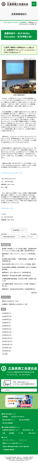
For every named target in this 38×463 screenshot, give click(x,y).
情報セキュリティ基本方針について (13, 443)
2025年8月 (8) (6, 351)
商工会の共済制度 (24, 420)
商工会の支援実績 (8, 423)
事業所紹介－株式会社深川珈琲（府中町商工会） (17, 276)
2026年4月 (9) (6, 326)
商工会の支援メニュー (9, 420)
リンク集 (21, 433)
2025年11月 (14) (7, 341)
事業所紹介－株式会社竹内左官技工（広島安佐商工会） (19, 289)
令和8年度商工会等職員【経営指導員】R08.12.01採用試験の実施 (19, 268)
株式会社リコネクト (24, 460)
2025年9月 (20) (6, 348)
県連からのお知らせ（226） (10, 301)
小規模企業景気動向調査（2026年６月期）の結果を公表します (19, 280)
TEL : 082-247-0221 (12, 375)
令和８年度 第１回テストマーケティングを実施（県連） (19, 264)
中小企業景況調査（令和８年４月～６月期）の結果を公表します (19, 285)
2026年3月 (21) (6, 329)
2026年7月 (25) (6, 316)
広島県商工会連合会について (11, 430)
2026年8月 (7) (6, 313)
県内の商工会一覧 (28, 430)
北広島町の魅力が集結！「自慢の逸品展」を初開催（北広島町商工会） (19, 260)
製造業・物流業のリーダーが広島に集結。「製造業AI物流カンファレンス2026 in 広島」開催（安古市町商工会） (19, 250)
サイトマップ (23, 440)
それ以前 (4, 354)
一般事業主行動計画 (8, 449)
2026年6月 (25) (6, 319)
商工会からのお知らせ (18, 417)
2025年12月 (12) (7, 338)
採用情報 (11, 433)
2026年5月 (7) (6, 323)
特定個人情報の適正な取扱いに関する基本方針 (16, 446)
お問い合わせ (32, 433)
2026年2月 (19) (6, 332)
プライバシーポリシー (9, 440)
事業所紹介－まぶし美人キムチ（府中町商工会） (17, 272)
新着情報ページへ (19, 230)
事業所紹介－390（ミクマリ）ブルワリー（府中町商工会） (19, 255)
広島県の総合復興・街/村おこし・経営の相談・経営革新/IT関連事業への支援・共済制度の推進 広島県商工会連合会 (19, 458)
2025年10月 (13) (7, 344)
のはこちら (11, 173)
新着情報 (5, 417)
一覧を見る (33, 293)
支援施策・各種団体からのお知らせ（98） (15, 304)
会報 (4, 433)
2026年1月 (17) (6, 335)
